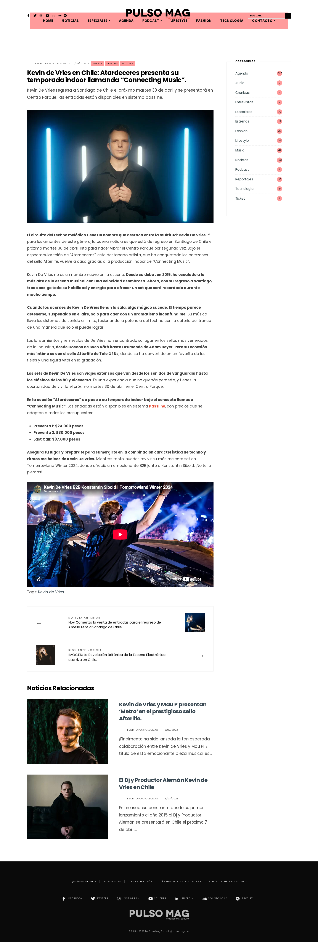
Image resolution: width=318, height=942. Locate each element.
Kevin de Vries (51, 592)
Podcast (242, 169)
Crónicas (242, 92)
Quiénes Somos (83, 881)
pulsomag (59, 63)
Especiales (243, 112)
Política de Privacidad (228, 881)
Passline (157, 406)
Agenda (98, 63)
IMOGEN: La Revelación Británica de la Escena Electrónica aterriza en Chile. (116, 655)
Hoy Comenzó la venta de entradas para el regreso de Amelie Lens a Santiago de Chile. (114, 623)
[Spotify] (65, 16)
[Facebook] (29, 16)
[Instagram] (41, 16)
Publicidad (112, 881)
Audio (239, 83)
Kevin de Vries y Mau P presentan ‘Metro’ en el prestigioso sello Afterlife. (162, 711)
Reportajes (244, 179)
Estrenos (242, 121)
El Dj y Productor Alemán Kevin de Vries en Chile (163, 783)
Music (239, 150)
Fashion (241, 131)
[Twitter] (35, 16)
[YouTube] (47, 16)
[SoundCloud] (59, 16)
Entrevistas (244, 102)
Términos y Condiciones (181, 881)
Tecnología (244, 188)
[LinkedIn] (53, 16)
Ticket (240, 198)
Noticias (127, 63)
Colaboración (141, 881)
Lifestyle (112, 63)
